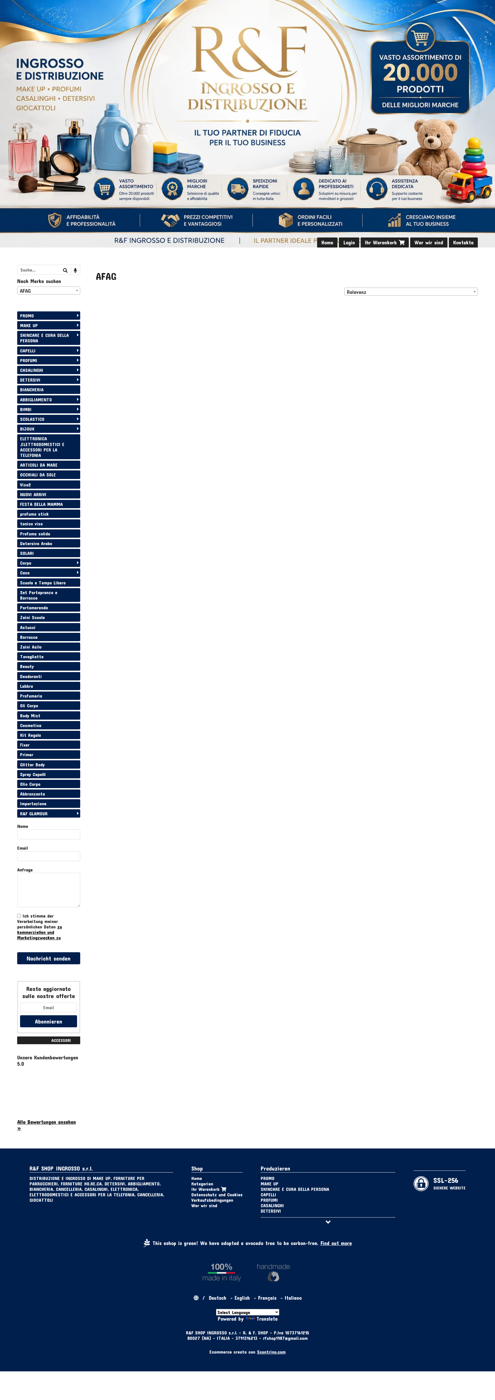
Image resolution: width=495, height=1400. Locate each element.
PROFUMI (28, 360)
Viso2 (25, 484)
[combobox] (411, 292)
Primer (26, 754)
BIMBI (26, 409)
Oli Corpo (29, 705)
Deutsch (217, 1298)
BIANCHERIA (32, 389)
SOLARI (27, 553)
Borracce (29, 637)
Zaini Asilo (31, 646)
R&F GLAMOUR (34, 813)
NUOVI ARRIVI (33, 494)
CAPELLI (28, 350)
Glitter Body (32, 764)
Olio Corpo (30, 784)
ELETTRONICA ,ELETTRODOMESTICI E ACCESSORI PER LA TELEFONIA (42, 447)
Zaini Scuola (32, 617)
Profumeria (31, 695)
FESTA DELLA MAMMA (41, 504)
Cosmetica (30, 725)
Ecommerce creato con (247, 1351)
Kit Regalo (30, 735)
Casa (25, 572)
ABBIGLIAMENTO (36, 399)
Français (267, 1298)
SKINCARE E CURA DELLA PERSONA (44, 337)
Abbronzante (32, 793)
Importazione (33, 803)
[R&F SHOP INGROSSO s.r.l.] (247, 124)
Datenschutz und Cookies (217, 1194)
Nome (22, 826)
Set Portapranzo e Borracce (38, 595)
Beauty (27, 666)
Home (327, 242)
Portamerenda (34, 607)
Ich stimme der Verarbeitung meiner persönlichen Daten (39, 926)
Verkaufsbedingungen (212, 1200)
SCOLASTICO (32, 419)
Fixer (25, 744)
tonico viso (31, 523)
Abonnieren (48, 1021)
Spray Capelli (33, 774)
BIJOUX (27, 428)
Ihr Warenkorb (382, 242)
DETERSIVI (30, 379)
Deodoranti (31, 676)
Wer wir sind (429, 242)
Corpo (25, 563)
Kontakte (463, 242)
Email (22, 848)
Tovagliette (32, 656)
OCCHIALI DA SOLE (38, 474)
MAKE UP (29, 325)
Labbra (26, 686)
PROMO (27, 315)
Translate (267, 1318)
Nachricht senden (48, 958)
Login (349, 242)
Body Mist (30, 715)
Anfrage (25, 869)
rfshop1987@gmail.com (285, 1338)
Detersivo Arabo (36, 543)
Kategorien (202, 1183)
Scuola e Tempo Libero (43, 582)
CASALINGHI (31, 370)
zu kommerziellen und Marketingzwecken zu (39, 932)
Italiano (293, 1298)
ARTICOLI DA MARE (39, 465)
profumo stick (34, 514)
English (242, 1298)
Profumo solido (35, 533)
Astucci (28, 627)
